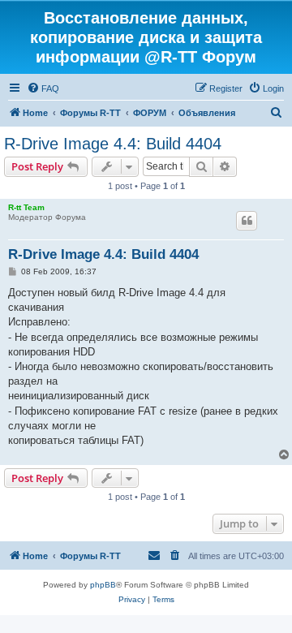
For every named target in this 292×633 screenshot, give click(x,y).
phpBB (103, 584)
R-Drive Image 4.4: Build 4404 (112, 144)
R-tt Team (26, 207)
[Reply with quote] (246, 220)
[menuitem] (43, 88)
